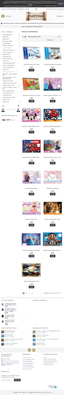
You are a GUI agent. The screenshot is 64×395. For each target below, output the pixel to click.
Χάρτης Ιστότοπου (27, 368)
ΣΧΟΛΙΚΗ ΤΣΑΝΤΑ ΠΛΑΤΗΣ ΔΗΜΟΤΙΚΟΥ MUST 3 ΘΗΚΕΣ (11, 310)
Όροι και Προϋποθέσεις (28, 367)
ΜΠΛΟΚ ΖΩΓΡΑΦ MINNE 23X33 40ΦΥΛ (31, 126)
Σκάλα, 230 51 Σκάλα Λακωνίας (11, 361)
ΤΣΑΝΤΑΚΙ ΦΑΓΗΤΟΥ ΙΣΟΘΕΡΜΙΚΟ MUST (10, 304)
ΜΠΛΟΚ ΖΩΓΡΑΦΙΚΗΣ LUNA (31, 281)
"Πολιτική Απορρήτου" (38, 6)
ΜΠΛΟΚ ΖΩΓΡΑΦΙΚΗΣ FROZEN (31, 250)
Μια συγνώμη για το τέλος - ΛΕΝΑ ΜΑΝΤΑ (47, 339)
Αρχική (23, 26)
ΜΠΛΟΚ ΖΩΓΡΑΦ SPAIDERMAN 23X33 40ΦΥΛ (52, 126)
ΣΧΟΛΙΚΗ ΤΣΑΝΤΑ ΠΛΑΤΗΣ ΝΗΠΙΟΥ (10, 315)
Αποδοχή (60, 3)
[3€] (18, 109)
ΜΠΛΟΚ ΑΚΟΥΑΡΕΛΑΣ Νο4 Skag (31, 95)
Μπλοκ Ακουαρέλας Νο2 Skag (31, 64)
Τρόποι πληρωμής (27, 361)
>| (32, 293)
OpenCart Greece (48, 392)
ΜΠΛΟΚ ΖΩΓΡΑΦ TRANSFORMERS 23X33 (31, 157)
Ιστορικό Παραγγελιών (49, 362)
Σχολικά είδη (29, 26)
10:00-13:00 (6, 364)
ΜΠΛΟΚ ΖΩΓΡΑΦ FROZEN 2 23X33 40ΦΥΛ (52, 95)
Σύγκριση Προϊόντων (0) (34, 36)
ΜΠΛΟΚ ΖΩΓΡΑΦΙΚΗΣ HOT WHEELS (52, 250)
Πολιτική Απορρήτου (28, 365)
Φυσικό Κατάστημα (10, 331)
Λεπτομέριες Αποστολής (29, 359)
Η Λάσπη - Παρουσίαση (11, 343)
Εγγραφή (17, 380)
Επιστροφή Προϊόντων (28, 363)
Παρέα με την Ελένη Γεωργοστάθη (14, 339)
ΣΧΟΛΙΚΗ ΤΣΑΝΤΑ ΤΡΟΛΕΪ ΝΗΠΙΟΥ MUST (10, 322)
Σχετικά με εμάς (27, 357)
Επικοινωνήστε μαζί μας (50, 359)
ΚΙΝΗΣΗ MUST (9, 335)
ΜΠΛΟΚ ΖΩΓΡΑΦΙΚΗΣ (31, 188)
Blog (45, 357)
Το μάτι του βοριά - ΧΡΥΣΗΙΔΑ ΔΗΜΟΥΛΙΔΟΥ (48, 331)
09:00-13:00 (10, 363)
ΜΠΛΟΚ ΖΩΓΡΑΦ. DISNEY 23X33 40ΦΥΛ (52, 157)
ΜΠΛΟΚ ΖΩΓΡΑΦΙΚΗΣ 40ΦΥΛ (52, 219)
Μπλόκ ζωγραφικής (37, 26)
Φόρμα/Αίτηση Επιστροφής (50, 361)
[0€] (3, 109)
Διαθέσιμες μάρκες (48, 364)
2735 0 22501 (6, 359)
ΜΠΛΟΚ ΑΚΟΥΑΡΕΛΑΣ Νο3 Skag (52, 64)
